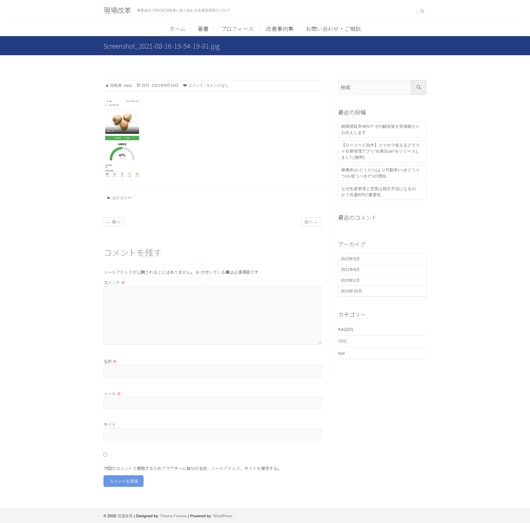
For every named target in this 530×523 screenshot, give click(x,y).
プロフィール (237, 29)
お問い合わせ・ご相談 (333, 29)
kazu (127, 85)
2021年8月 (350, 269)
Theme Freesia (173, 516)
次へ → (311, 221)
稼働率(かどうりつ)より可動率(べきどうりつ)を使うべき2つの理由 (380, 173)
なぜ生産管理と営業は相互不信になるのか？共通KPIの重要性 (378, 191)
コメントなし (217, 85)
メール (112, 393)
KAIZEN (345, 329)
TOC (342, 341)
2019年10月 (351, 291)
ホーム (177, 29)
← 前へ (113, 221)
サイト (110, 424)
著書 (203, 29)
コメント (114, 282)
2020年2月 (350, 280)
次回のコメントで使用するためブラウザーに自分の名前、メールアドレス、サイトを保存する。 (193, 468)
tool (341, 353)
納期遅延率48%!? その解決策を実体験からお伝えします (380, 129)
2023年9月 (350, 258)
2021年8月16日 (164, 85)
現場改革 (117, 10)
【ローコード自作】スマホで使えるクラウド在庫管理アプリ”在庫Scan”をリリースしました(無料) (380, 151)
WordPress (222, 516)
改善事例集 (280, 29)
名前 (110, 361)
